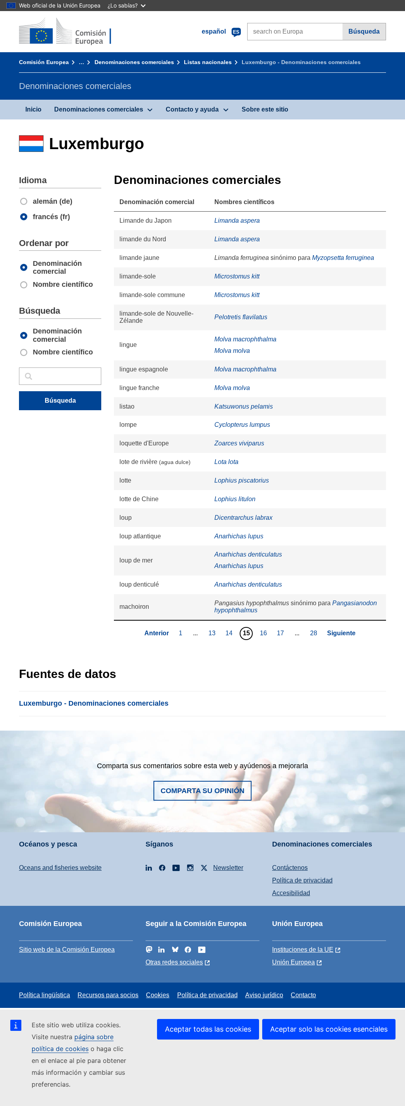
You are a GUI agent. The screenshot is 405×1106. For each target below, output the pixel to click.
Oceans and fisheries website (60, 867)
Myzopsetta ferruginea (343, 257)
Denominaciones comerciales (134, 62)
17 (281, 632)
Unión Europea (293, 962)
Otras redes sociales (174, 962)
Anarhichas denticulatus (248, 554)
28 (314, 632)
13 (213, 632)
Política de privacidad (302, 880)
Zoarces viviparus (239, 443)
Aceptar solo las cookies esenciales (329, 1029)
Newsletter (228, 867)
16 (264, 632)
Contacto (303, 995)
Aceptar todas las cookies (208, 1029)
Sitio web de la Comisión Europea (67, 949)
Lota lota (226, 461)
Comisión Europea (44, 62)
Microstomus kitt (236, 276)
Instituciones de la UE (302, 949)
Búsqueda (364, 31)
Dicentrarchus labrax (243, 517)
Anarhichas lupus (238, 536)
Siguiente (341, 633)
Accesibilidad (291, 893)
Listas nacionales (208, 62)
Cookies (157, 995)
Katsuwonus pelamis (243, 406)
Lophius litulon (234, 499)
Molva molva (232, 350)
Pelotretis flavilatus (240, 317)
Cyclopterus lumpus (242, 424)
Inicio (33, 109)
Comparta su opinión (202, 791)
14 (230, 632)
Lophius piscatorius (241, 480)
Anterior (156, 633)
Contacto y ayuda (192, 109)
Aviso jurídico (264, 995)
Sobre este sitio (265, 109)
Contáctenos (290, 867)
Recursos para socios (108, 995)
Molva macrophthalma (245, 339)
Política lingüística (44, 995)
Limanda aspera (237, 220)
